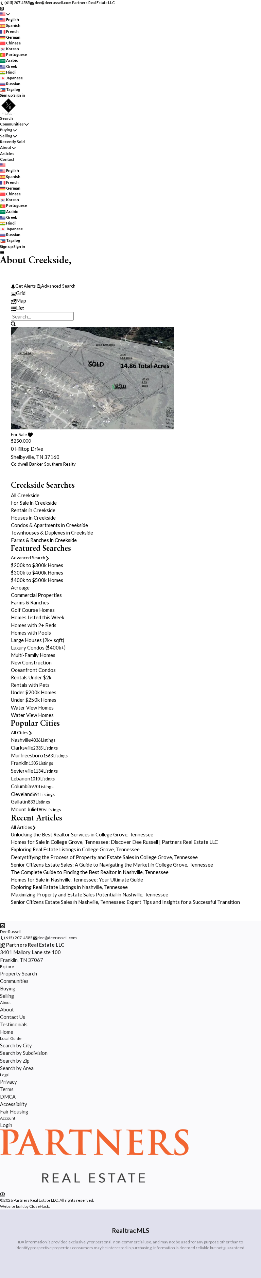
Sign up (6, 95)
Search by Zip (15, 1061)
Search (6, 118)
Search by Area (17, 1068)
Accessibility (13, 1104)
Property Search (18, 973)
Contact (7, 159)
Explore (7, 966)
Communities (12, 124)
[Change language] (5, 14)
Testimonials (14, 1024)
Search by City (16, 1045)
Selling (6, 136)
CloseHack (39, 1206)
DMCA (8, 1096)
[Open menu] (2, 252)
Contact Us (12, 1017)
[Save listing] (30, 434)
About (5, 147)
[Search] (13, 323)
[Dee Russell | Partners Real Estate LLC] (94, 1186)
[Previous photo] (19, 394)
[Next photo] (242, 394)
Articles (7, 153)
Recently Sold (12, 141)
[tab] (130, 293)
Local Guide (10, 1038)
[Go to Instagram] (2, 8)
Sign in (19, 95)
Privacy (8, 1082)
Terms (7, 1089)
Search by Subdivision (24, 1053)
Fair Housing (14, 1111)
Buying (6, 130)
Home (6, 1032)
